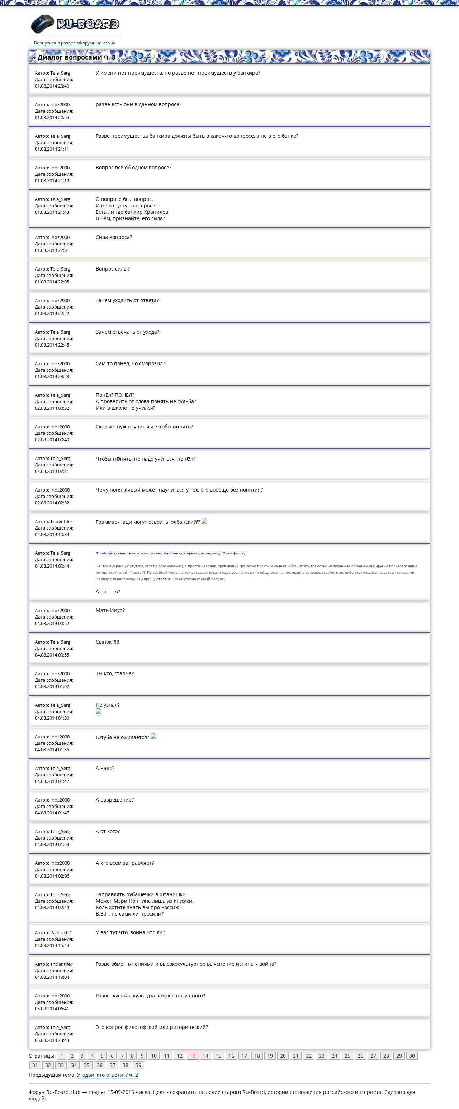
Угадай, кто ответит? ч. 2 (107, 1074)
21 (296, 1055)
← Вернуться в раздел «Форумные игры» (72, 43)
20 (283, 1055)
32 (48, 1065)
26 (360, 1055)
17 (244, 1055)
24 (334, 1055)
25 (347, 1055)
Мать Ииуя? (110, 610)
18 (257, 1055)
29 (399, 1055)
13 (192, 1055)
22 (309, 1055)
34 (74, 1065)
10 (154, 1055)
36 (100, 1065)
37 (112, 1065)
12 (180, 1055)
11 (167, 1055)
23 (322, 1055)
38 (125, 1065)
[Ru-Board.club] (75, 32)
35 (87, 1065)
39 (138, 1065)
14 (205, 1055)
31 (35, 1065)
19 (270, 1055)
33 (61, 1065)
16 (231, 1055)
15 (218, 1055)
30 (412, 1055)
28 (386, 1055)
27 (373, 1055)
